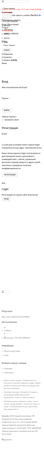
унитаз (7, 38)
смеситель (8, 30)
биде (6, 42)
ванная (7, 25)
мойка (6, 34)
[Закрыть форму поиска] (3, 3)
